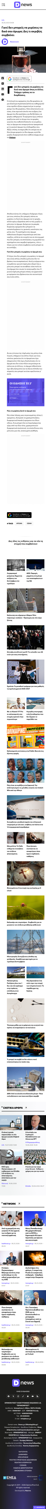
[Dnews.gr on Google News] (28, 1396)
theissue (12, 137)
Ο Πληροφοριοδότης (32, 1142)
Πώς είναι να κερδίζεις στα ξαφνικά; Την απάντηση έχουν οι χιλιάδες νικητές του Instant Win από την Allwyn (25, 787)
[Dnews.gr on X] (13, 1396)
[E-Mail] (3, 94)
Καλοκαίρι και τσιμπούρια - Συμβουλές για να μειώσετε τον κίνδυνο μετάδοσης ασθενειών (10, 1354)
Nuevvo (28, 1490)
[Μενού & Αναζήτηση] (3, 4)
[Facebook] (3, 78)
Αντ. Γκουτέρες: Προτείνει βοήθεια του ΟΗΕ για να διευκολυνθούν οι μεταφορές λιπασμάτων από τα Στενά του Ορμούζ (34, 1314)
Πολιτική (5, 1183)
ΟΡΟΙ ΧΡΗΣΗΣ (23, 1457)
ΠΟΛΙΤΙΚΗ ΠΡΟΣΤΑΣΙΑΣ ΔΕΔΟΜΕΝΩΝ (23, 1460)
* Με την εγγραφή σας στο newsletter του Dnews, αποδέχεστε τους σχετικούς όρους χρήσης (24, 401)
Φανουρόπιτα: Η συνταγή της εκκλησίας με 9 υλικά (34, 1351)
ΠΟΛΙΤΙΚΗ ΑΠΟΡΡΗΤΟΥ (23, 1462)
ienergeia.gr (29, 1243)
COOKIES (23, 1465)
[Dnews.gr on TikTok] (23, 1396)
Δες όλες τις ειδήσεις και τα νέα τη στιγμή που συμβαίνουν (25, 542)
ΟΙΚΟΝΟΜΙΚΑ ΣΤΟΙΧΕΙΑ (23, 1471)
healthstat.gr (6, 1243)
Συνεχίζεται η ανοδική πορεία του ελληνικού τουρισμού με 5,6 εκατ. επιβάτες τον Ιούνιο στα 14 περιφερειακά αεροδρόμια (25, 824)
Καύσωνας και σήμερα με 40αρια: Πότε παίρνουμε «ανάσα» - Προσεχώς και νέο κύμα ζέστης (24, 617)
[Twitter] (3, 83)
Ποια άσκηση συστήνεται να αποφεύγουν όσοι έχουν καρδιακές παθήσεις (33, 851)
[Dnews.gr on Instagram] (18, 1396)
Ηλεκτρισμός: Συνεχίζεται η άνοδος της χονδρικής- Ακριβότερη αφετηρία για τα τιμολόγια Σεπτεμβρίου (22, 958)
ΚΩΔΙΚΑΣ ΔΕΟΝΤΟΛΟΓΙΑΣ (23, 1468)
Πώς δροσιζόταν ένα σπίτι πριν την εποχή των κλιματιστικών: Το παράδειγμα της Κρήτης (35, 986)
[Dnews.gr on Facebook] (8, 1396)
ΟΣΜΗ (29, 523)
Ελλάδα (28, 1186)
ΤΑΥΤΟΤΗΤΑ (23, 1452)
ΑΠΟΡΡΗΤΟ (40, 1507)
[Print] (3, 100)
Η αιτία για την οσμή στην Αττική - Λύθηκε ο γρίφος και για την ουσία (34, 1169)
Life (3, 20)
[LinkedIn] (3, 89)
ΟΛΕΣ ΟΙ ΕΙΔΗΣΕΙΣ (23, 1391)
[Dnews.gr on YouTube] (33, 1396)
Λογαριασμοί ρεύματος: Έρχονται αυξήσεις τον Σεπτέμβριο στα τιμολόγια (14, 578)
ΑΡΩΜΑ (19, 523)
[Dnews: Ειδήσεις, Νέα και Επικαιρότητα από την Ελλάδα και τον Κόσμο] (23, 5)
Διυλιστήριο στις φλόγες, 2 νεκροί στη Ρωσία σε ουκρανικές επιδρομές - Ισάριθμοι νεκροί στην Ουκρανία (34, 1272)
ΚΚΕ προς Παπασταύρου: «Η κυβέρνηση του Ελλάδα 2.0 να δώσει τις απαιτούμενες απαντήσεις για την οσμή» (10, 1173)
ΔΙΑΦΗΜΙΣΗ (23, 1454)
